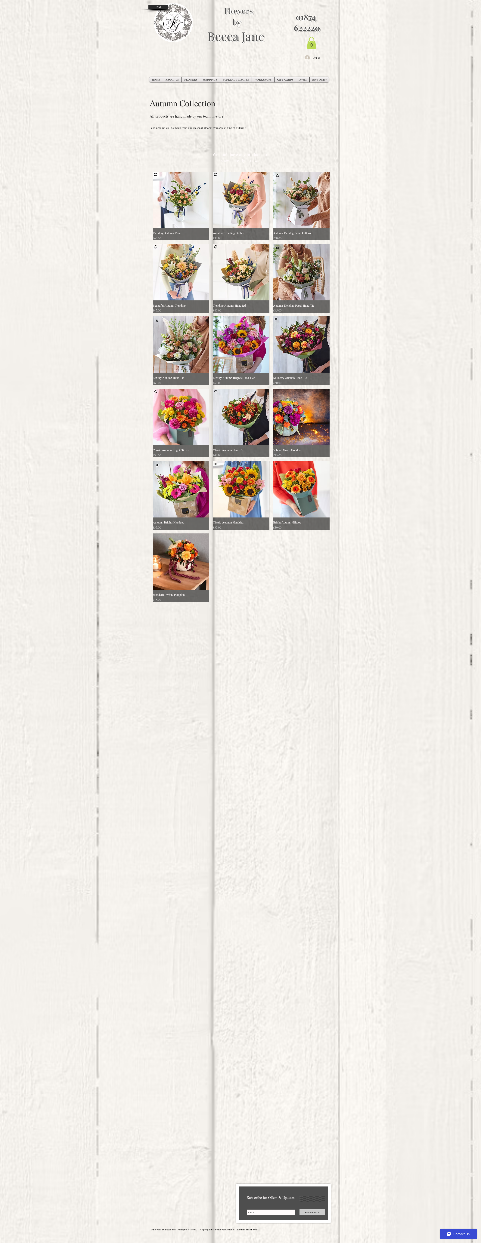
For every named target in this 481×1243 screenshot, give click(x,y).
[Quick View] (181, 200)
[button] (311, 43)
